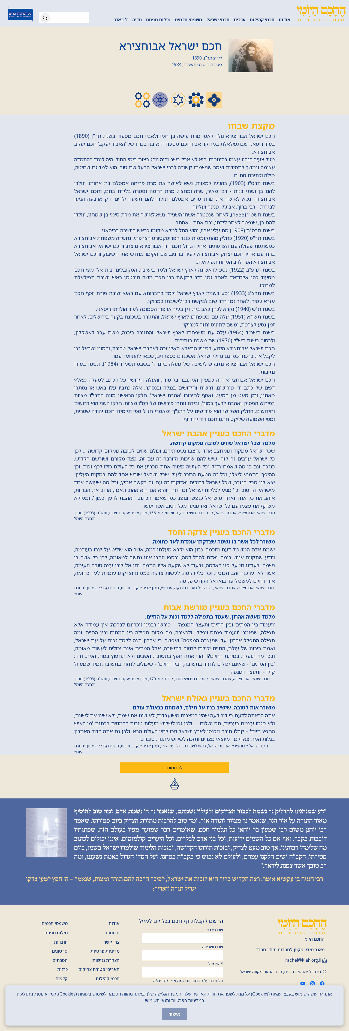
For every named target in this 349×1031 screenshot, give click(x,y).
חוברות (61, 942)
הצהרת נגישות (105, 960)
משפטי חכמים (188, 20)
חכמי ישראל (217, 20)
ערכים (239, 20)
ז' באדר (121, 20)
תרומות (112, 933)
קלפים (61, 979)
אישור (174, 1014)
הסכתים (60, 960)
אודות (284, 20)
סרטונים (60, 951)
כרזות (62, 969)
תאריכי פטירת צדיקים (98, 969)
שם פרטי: (214, 930)
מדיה (137, 20)
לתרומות (174, 768)
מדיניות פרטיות (105, 951)
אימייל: (215, 964)
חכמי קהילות (262, 20)
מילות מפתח (158, 20)
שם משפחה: (212, 947)
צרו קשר (111, 942)
